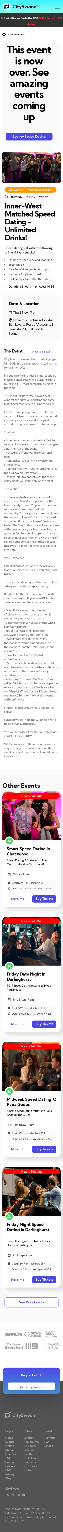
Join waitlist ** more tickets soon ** (30, 189)
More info (17, 899)
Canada (48, 1445)
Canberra (30, 1462)
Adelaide (30, 1450)
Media (9, 1450)
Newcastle (31, 1466)
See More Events (31, 1302)
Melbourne (31, 1441)
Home (9, 1437)
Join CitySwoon (31, 1387)
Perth (28, 1454)
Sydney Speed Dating (29, 136)
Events (9, 1441)
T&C (8, 1458)
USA (46, 1441)
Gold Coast (31, 1458)
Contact (10, 1462)
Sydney (29, 1437)
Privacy (10, 1466)
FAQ (8, 1470)
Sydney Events (17, 34)
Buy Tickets (44, 899)
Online (9, 1445)
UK (45, 1450)
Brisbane (30, 1445)
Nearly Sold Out (31, 796)
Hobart (29, 1470)
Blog (8, 1478)
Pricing (9, 1474)
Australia (49, 1437)
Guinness (11, 1454)
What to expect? (41, 351)
